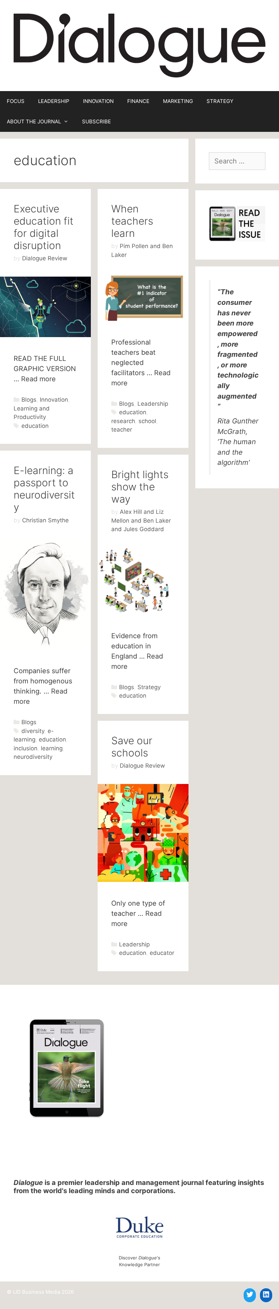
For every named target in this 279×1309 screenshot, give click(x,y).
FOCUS (15, 101)
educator (162, 952)
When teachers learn (132, 221)
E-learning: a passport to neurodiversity (44, 488)
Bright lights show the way (139, 486)
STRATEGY (220, 101)
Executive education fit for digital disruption (43, 227)
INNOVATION (98, 101)
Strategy (149, 687)
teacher (121, 429)
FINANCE (138, 101)
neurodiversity (33, 756)
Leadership (152, 403)
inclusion (25, 748)
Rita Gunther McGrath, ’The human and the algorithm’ (238, 442)
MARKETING (178, 101)
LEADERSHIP (53, 101)
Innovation (54, 399)
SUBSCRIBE (96, 121)
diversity (32, 731)
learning (52, 748)
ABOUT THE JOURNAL (34, 121)
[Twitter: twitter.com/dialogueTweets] (250, 1294)
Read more (38, 379)
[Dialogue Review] (139, 45)
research (123, 421)
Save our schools (131, 746)
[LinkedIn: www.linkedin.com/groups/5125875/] (266, 1294)
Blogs (28, 399)
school (147, 421)
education (35, 425)
